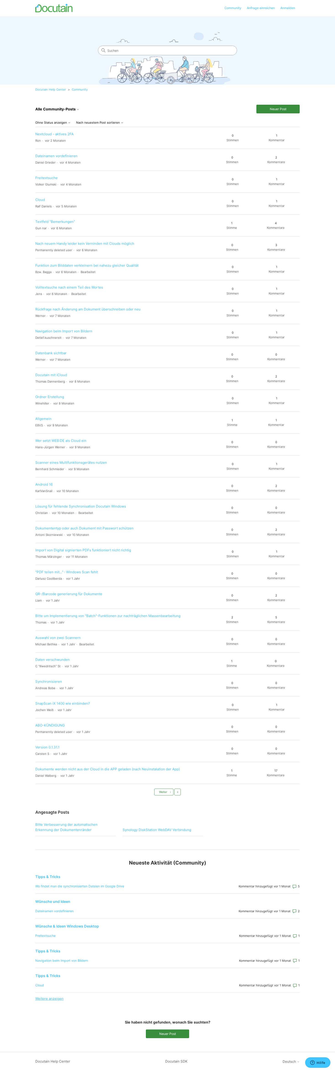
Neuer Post (278, 109)
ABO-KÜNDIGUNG (50, 725)
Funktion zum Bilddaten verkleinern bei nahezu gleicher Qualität (87, 265)
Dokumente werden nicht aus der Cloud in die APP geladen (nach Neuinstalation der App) (107, 769)
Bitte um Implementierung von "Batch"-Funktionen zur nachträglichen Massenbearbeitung (107, 616)
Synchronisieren (48, 681)
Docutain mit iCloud (51, 375)
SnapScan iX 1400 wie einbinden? (62, 703)
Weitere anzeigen (49, 998)
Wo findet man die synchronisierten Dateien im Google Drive (79, 886)
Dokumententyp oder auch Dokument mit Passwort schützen (84, 528)
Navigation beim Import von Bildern (63, 331)
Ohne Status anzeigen (51, 122)
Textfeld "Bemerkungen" (55, 221)
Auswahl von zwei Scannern (58, 638)
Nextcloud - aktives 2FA (54, 134)
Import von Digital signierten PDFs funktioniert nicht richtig (83, 550)
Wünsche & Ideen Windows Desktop (67, 926)
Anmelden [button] (287, 8)
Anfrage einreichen (261, 8)
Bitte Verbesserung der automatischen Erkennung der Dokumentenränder (66, 827)
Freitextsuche (46, 178)
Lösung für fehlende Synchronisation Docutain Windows (80, 506)
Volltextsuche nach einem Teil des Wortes (69, 287)
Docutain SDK (176, 1061)
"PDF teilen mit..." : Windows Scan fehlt (66, 572)
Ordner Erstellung (49, 397)
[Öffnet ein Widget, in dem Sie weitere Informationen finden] (317, 1063)
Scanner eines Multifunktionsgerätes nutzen (71, 462)
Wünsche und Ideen (52, 901)
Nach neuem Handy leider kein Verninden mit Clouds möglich (84, 243)
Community (232, 8)
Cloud (40, 200)
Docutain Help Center (50, 89)
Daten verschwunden (52, 659)
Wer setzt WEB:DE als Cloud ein (60, 440)
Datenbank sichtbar (51, 353)
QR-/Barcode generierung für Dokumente (68, 594)
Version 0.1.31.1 (47, 747)
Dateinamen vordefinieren (56, 156)
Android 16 (44, 484)
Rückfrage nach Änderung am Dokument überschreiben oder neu (88, 309)
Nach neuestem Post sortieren (98, 122)
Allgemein (43, 419)
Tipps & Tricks (47, 876)
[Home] (53, 8)
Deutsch (290, 1061)
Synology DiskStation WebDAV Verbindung (157, 830)
